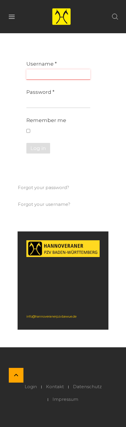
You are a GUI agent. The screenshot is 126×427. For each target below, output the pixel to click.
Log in (38, 148)
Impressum (65, 399)
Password (40, 92)
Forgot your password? (43, 187)
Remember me (46, 120)
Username (41, 64)
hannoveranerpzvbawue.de (55, 316)
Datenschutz (87, 386)
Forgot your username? (44, 204)
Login (31, 386)
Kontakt (55, 386)
